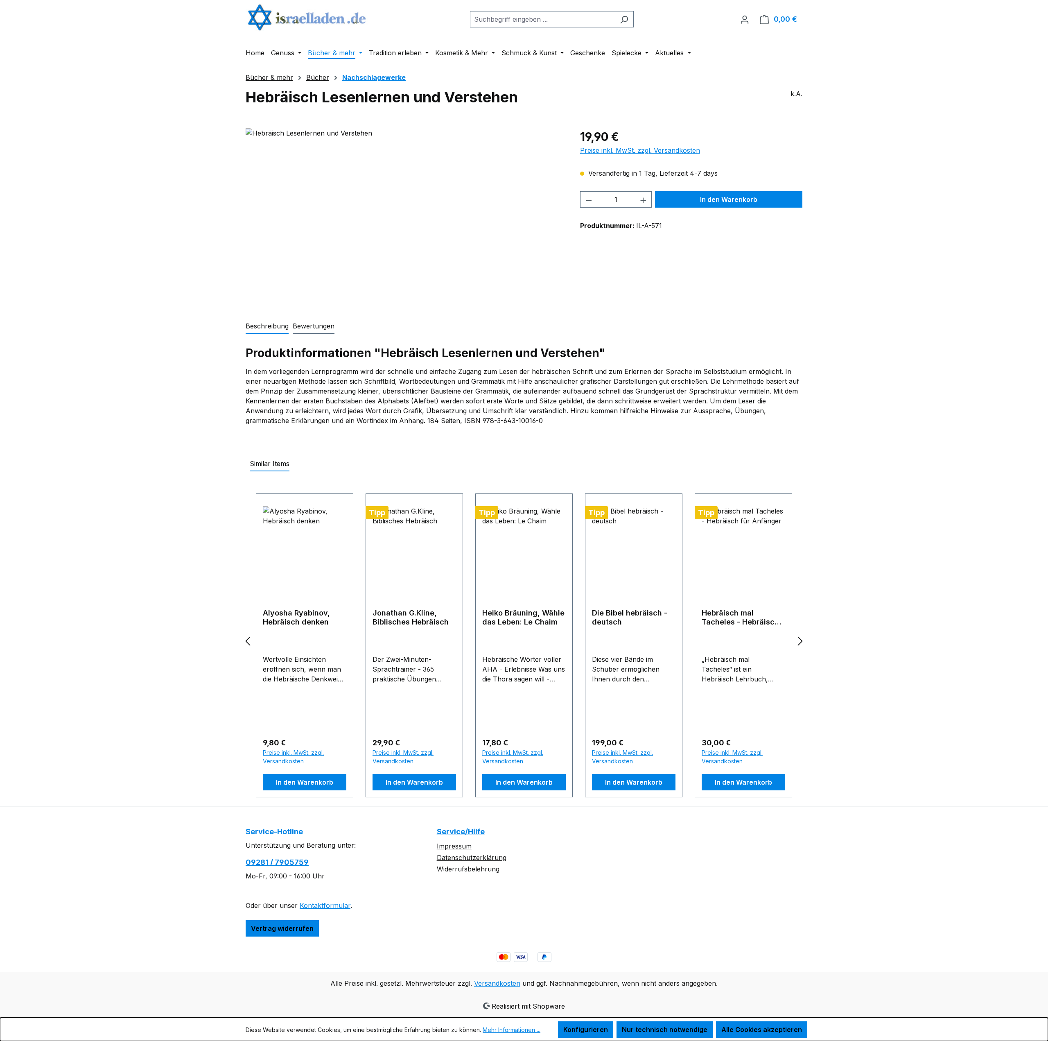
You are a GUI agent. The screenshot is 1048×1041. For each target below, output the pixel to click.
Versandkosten (497, 983)
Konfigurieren (585, 1029)
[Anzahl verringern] (588, 199)
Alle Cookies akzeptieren (761, 1029)
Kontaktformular (325, 905)
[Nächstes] (800, 640)
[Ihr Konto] (744, 19)
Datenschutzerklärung (471, 857)
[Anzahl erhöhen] (643, 199)
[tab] (267, 326)
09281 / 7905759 (277, 862)
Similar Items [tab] (269, 463)
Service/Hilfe (461, 831)
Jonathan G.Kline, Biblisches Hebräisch (411, 617)
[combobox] (542, 19)
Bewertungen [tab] (313, 326)
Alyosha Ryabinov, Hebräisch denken (296, 617)
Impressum (454, 846)
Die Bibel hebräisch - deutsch (629, 617)
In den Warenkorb (728, 199)
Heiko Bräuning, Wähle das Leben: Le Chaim (523, 617)
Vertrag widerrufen (282, 928)
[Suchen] (624, 19)
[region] (404, 216)
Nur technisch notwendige (664, 1029)
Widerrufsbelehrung (468, 869)
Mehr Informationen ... (511, 1029)
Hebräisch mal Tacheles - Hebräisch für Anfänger (740, 618)
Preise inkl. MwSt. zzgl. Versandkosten (640, 150)
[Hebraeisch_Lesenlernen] (404, 216)
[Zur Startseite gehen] (307, 17)
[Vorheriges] (248, 640)
